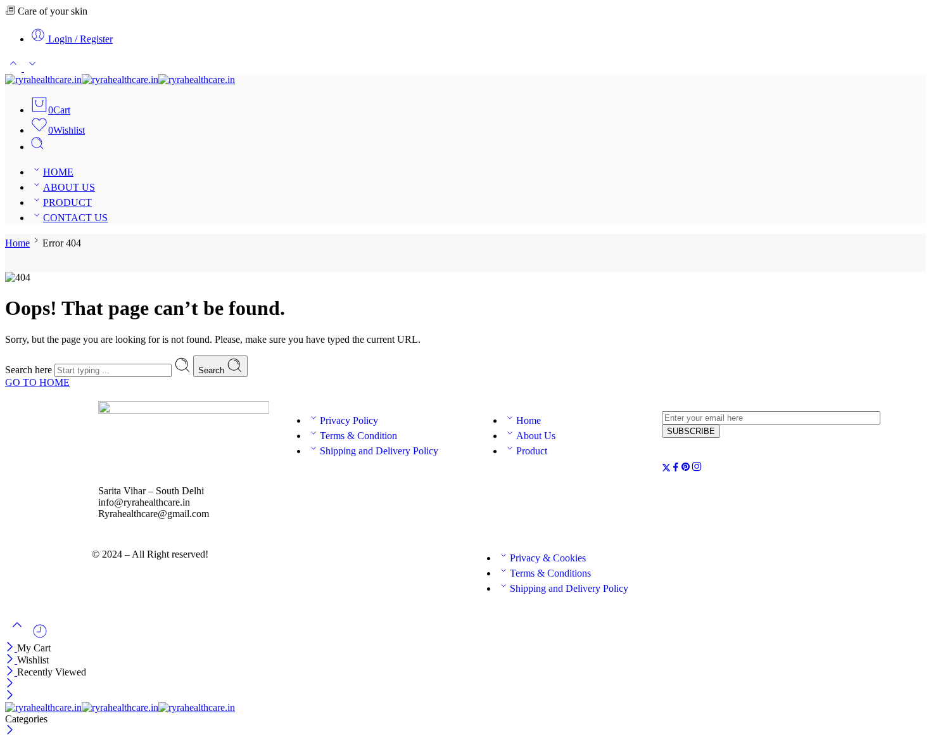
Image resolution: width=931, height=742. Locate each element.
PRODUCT (67, 202)
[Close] (11, 648)
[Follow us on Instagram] (696, 468)
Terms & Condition (358, 435)
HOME (58, 172)
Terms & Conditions (550, 573)
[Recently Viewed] (40, 635)
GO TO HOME (37, 382)
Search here (29, 369)
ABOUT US (69, 187)
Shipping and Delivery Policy (379, 450)
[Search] (37, 146)
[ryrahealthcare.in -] (120, 79)
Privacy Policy (349, 420)
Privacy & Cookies (548, 558)
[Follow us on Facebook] (676, 468)
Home (17, 243)
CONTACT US (75, 217)
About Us (535, 435)
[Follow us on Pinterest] (686, 468)
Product (531, 450)
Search (212, 370)
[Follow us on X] (666, 468)
